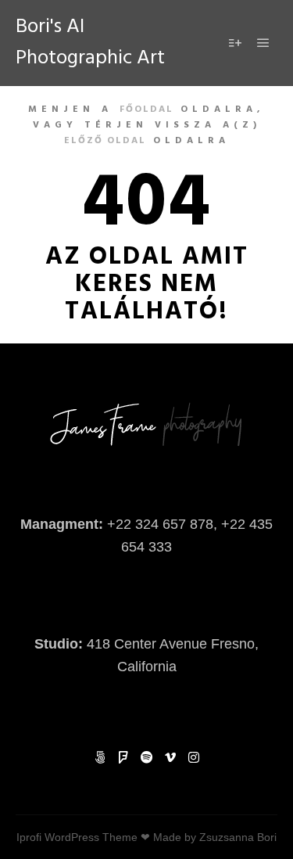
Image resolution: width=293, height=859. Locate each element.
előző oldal (105, 141)
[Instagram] (194, 757)
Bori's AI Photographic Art (90, 42)
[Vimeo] (170, 757)
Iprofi (28, 837)
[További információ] (235, 43)
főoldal (146, 109)
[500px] (100, 757)
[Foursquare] (123, 757)
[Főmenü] (263, 43)
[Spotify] (147, 757)
